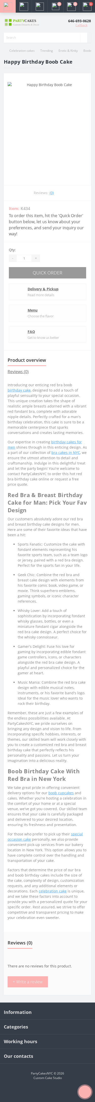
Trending (46, 50)
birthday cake (19, 390)
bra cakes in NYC (65, 452)
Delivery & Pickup (43, 289)
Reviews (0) (18, 371)
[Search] (84, 38)
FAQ (31, 331)
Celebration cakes (22, 50)
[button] (39, 6)
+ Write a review (28, 982)
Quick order (47, 273)
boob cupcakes (61, 792)
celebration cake (53, 891)
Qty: (12, 249)
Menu (32, 310)
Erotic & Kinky (68, 50)
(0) (52, 192)
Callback (81, 25)
